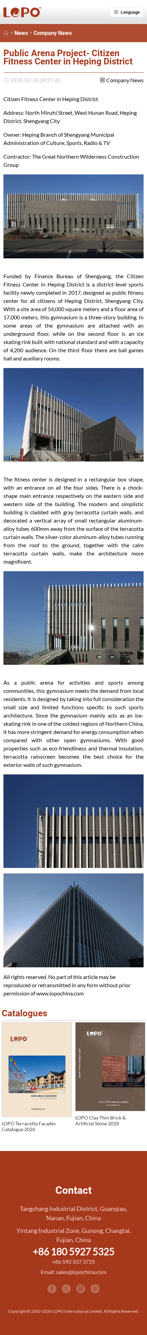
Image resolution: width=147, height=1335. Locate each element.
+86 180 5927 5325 (74, 1251)
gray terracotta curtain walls (97, 512)
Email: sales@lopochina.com (73, 1272)
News (21, 33)
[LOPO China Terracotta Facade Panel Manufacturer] (6, 33)
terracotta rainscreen (29, 756)
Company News (53, 33)
